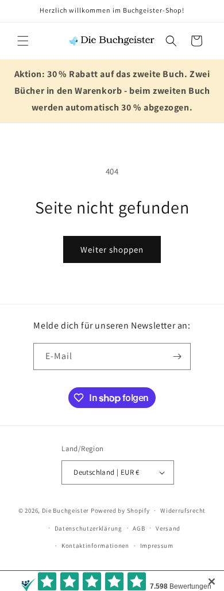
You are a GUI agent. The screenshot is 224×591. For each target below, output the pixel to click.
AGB (139, 528)
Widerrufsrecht (183, 510)
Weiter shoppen (112, 249)
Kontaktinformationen (95, 546)
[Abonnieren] (177, 356)
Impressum (156, 546)
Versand (168, 528)
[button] (23, 41)
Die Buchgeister (66, 510)
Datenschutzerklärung (88, 528)
